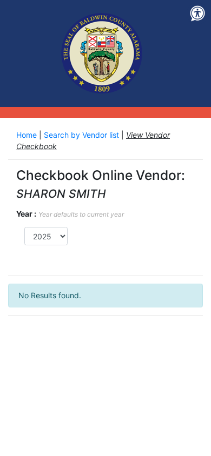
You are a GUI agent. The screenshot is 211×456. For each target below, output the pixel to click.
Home (27, 134)
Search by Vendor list (82, 134)
